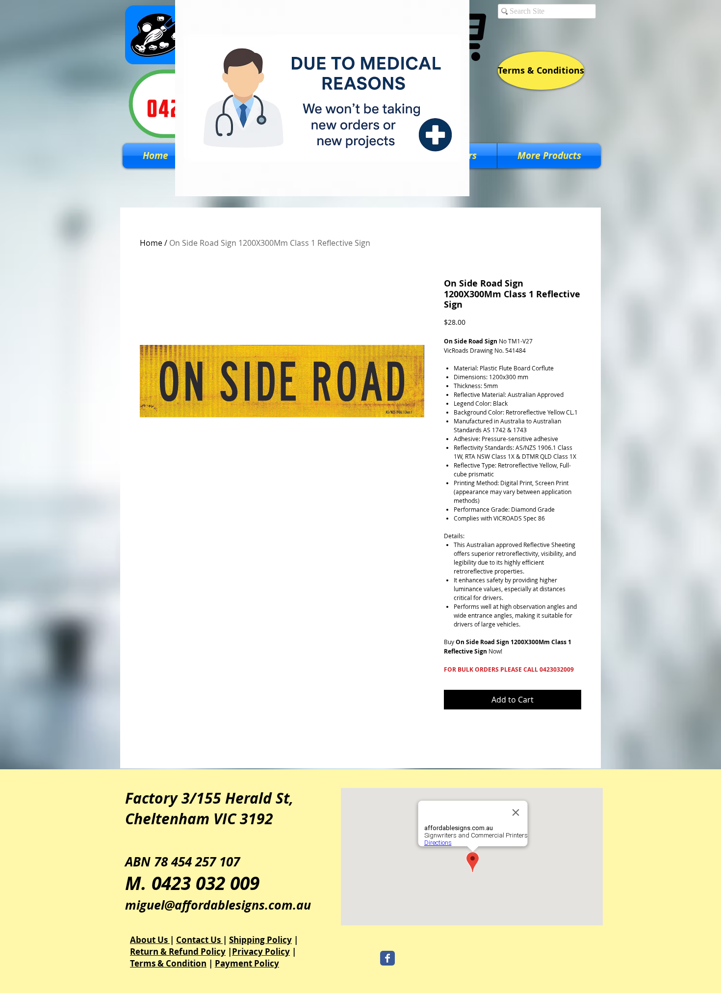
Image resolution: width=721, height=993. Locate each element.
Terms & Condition (168, 963)
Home (151, 242)
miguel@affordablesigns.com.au (218, 905)
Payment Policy (247, 963)
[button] (549, 155)
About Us (150, 939)
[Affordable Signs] (387, 958)
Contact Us (199, 939)
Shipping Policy (260, 939)
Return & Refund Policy (178, 951)
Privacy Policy (261, 951)
